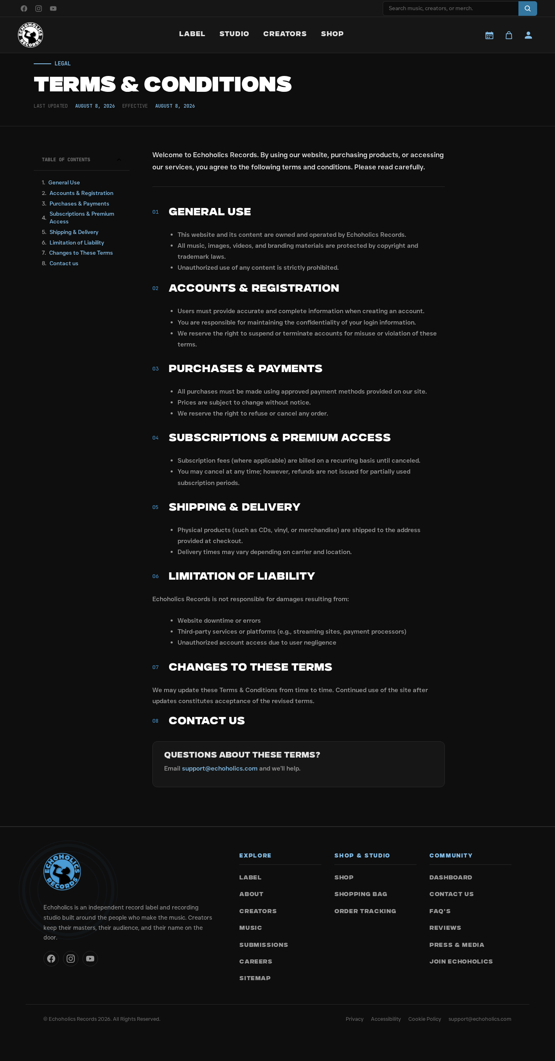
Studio (234, 35)
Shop (332, 35)
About (251, 894)
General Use (64, 182)
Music (250, 928)
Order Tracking (365, 911)
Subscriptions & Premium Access (82, 217)
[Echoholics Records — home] (30, 35)
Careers (256, 962)
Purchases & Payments (79, 203)
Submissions (263, 945)
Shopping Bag (361, 894)
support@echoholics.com (220, 768)
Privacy (355, 1019)
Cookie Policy (424, 1019)
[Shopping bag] (509, 35)
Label (192, 35)
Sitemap (255, 978)
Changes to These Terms (81, 252)
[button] (119, 159)
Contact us (64, 263)
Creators (285, 35)
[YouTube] (53, 8)
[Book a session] (489, 35)
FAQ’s (440, 911)
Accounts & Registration (81, 193)
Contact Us (451, 894)
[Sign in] (528, 35)
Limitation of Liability (77, 242)
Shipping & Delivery (74, 232)
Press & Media (456, 945)
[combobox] (450, 8)
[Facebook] (24, 8)
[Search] (527, 8)
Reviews (445, 928)
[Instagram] (39, 8)
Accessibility (386, 1019)
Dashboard (451, 878)
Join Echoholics (461, 962)
